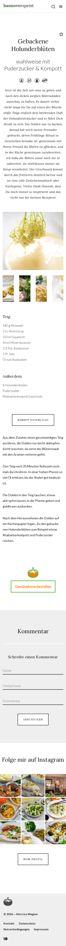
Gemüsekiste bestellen (33, 586)
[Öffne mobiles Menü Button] (61, 6)
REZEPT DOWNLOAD (33, 420)
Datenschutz (27, 923)
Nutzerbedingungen (17, 929)
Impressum (41, 929)
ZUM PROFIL (33, 859)
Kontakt (9, 923)
